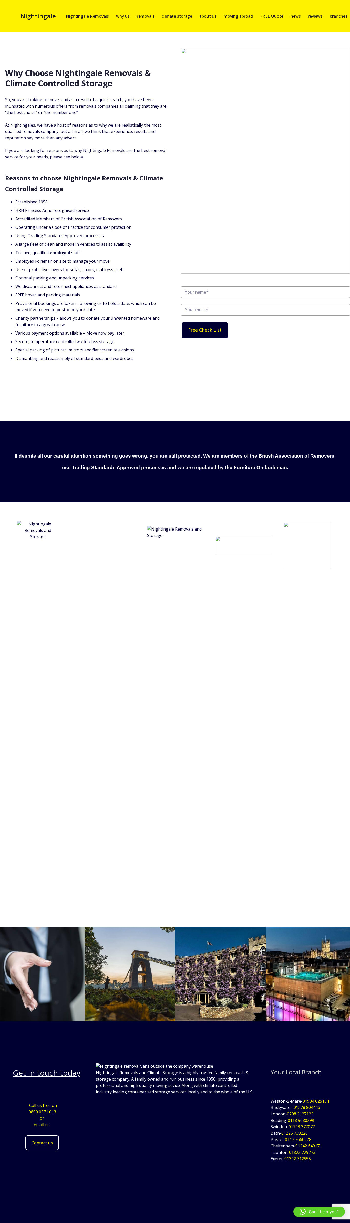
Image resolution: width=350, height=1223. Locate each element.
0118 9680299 (301, 1120)
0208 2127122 (300, 1114)
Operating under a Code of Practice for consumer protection (73, 227)
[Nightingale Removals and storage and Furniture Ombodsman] (243, 545)
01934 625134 (316, 1101)
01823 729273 (302, 1152)
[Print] (38, 713)
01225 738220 (294, 1133)
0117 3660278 (298, 1139)
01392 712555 (297, 1159)
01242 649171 (308, 1146)
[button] (319, 1212)
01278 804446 (307, 1107)
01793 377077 (302, 1126)
